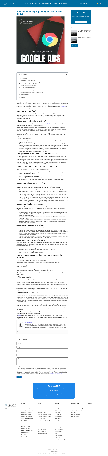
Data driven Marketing (25, 432)
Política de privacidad (75, 414)
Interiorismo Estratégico (26, 436)
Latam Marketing (24, 420)
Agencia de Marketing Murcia (27, 410)
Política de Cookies (75, 416)
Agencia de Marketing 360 (43, 424)
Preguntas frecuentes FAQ (76, 410)
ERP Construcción (58, 435)
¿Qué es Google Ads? (23, 78)
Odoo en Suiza (24, 434)
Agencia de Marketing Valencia (27, 408)
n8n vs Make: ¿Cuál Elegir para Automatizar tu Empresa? (84, 38)
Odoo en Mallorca (58, 420)
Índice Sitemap (91, 405)
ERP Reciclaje (57, 437)
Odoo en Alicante (58, 414)
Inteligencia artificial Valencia (60, 441)
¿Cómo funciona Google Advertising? (28, 80)
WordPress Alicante (42, 431)
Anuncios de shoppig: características (28, 90)
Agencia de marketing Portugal (27, 418)
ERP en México (57, 412)
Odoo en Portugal (58, 427)
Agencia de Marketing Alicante (27, 405)
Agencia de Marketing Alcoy (26, 416)
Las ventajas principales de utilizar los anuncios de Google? (31, 92)
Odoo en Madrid (58, 422)
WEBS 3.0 (23, 97)
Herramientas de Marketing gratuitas (78, 408)
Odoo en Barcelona (58, 424)
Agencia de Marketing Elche (26, 412)
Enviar (19, 377)
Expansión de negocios (42, 427)
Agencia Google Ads (42, 412)
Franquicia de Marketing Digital (27, 430)
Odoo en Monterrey (58, 431)
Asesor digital (57, 408)
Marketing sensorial (42, 405)
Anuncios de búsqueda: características (28, 85)
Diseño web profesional (42, 408)
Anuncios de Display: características (28, 87)
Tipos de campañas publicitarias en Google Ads (28, 83)
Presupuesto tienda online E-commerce (27, 423)
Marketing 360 (41, 422)
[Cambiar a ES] (98, 3)
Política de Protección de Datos (56, 373)
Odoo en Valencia (58, 416)
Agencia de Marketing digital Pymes (45, 420)
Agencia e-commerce (25, 428)
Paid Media (18, 66)
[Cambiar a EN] (100, 3)
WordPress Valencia (42, 429)
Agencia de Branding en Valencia (44, 414)
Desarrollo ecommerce (25, 426)
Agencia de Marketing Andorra (27, 414)
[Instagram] (6, 408)
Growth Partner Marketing (43, 433)
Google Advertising (49, 123)
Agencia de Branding (42, 418)
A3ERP (56, 433)
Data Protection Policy (26, 367)
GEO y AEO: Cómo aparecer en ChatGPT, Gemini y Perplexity (84, 31)
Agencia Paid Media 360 (24, 95)
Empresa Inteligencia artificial (60, 439)
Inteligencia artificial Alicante (60, 443)
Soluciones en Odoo (59, 405)
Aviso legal (73, 412)
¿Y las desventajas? (25, 94)
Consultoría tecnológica (59, 410)
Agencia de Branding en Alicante (44, 416)
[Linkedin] (17, 332)
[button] (66, 74)
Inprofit (19, 315)
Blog (72, 405)
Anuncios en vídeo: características (27, 89)
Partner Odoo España (59, 429)
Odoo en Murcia (58, 418)
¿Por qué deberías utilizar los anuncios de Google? (31, 82)
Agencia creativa (41, 410)
